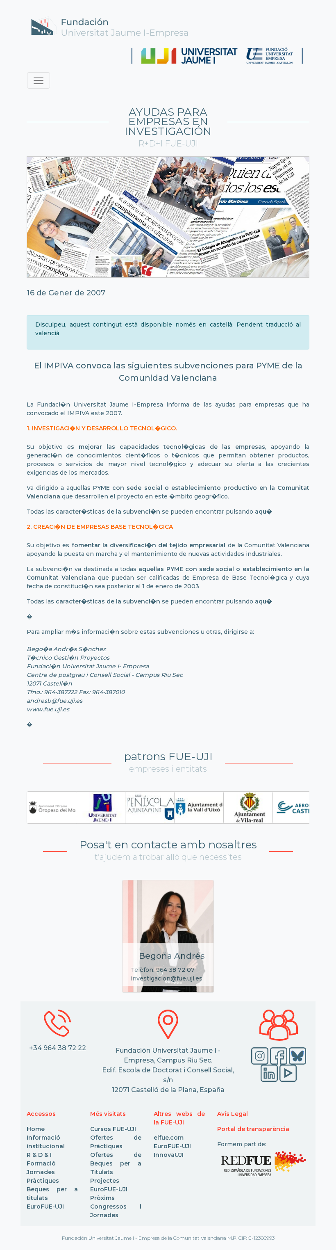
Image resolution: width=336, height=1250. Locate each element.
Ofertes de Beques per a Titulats (115, 1163)
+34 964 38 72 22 (57, 1048)
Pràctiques (43, 1180)
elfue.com (169, 1137)
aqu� (263, 511)
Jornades (41, 1172)
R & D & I (39, 1155)
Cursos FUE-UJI (113, 1129)
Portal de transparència (253, 1129)
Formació (41, 1163)
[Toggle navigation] (38, 80)
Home (36, 1129)
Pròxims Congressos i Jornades (115, 1206)
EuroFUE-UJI (45, 1206)
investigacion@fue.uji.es (166, 978)
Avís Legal (232, 1113)
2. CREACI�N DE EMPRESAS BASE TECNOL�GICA (100, 526)
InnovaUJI (169, 1155)
